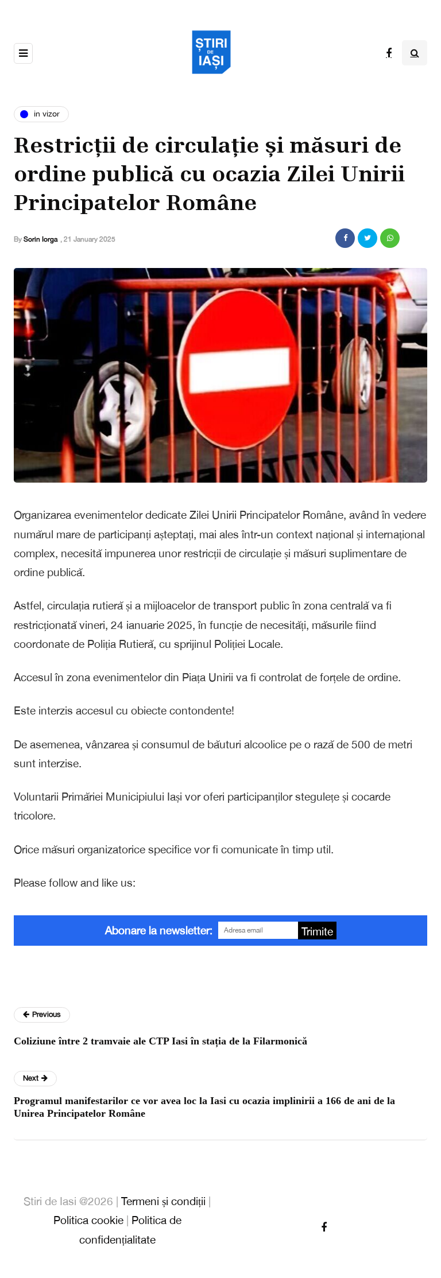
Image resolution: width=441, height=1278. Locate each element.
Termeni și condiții (163, 1201)
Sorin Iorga (40, 239)
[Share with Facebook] (345, 238)
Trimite (317, 931)
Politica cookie (88, 1220)
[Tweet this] (367, 238)
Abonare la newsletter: (158, 930)
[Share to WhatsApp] (390, 238)
